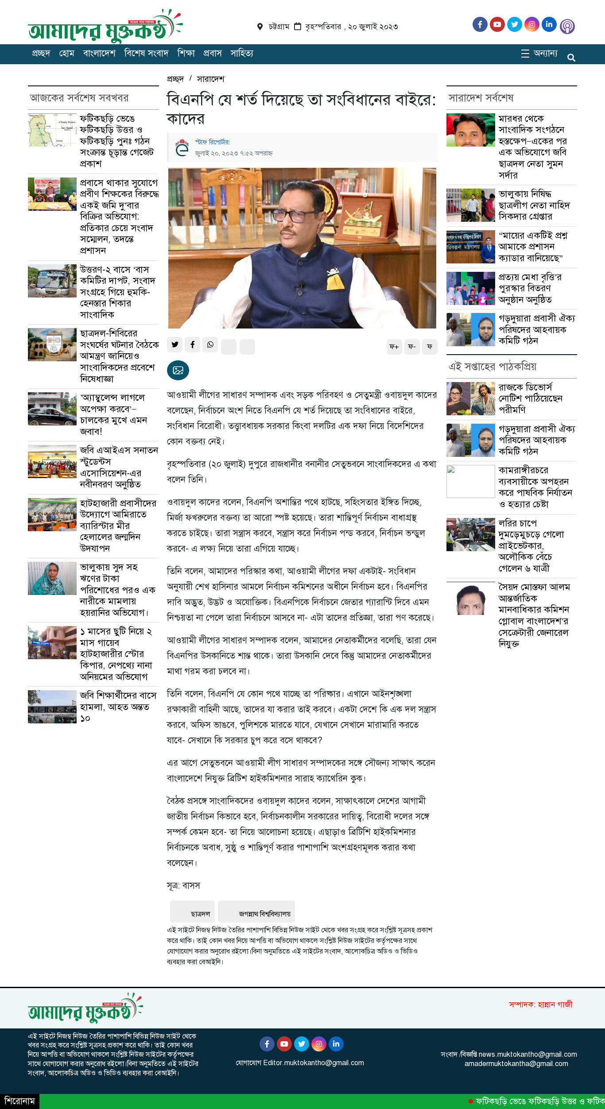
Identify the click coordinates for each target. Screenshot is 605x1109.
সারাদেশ (211, 79)
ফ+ (394, 346)
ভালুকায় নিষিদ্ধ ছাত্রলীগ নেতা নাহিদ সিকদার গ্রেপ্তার (534, 205)
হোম (66, 53)
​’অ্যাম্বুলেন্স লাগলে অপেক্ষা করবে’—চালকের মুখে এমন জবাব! (113, 414)
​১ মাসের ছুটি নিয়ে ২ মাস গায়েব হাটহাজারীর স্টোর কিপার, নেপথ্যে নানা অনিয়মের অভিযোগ (116, 654)
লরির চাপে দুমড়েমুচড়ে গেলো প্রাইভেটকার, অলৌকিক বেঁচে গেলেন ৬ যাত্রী (531, 546)
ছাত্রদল (200, 914)
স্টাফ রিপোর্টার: (212, 142)
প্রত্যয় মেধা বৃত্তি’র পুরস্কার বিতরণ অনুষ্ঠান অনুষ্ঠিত (530, 288)
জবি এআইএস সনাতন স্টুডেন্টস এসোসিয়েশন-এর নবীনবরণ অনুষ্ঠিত (119, 467)
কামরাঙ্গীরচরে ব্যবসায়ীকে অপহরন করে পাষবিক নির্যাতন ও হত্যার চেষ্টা (535, 487)
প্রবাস (213, 53)
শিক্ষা (186, 53)
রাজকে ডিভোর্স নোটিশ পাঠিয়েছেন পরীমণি (530, 399)
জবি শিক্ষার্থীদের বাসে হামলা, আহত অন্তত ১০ (118, 707)
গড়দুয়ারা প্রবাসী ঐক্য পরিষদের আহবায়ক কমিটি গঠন (537, 330)
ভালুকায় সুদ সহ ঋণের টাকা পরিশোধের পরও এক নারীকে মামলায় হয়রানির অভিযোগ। (117, 589)
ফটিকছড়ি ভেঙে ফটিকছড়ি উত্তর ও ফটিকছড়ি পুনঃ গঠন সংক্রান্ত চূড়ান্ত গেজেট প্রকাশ (117, 141)
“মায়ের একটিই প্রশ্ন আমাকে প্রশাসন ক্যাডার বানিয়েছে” (533, 247)
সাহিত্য (242, 53)
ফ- (412, 346)
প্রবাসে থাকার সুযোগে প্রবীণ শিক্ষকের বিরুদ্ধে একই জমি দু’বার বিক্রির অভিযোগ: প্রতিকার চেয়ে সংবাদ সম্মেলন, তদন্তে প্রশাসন (119, 216)
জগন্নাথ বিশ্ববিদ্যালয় (265, 914)
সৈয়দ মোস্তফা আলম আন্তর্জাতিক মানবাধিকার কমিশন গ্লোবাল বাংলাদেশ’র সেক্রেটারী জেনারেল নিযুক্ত (534, 615)
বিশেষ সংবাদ (146, 53)
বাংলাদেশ (99, 53)
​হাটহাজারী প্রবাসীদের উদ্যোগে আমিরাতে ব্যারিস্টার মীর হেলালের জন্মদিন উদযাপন (118, 526)
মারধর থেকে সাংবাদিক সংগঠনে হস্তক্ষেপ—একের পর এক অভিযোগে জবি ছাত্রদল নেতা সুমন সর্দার (533, 147)
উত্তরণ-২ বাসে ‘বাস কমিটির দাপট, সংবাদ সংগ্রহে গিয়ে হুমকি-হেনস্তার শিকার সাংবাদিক (117, 292)
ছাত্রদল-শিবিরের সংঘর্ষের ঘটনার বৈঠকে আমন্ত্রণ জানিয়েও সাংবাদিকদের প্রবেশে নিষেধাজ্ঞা (119, 356)
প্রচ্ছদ (41, 53)
